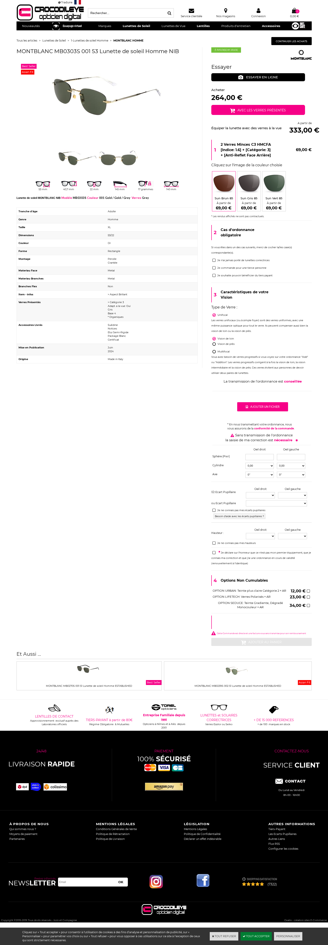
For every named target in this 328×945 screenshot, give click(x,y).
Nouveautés (31, 26)
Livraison (41, 764)
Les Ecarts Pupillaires (282, 834)
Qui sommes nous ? (22, 829)
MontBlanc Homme (128, 40)
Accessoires (271, 26)
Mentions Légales (195, 829)
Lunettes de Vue (173, 26)
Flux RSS (274, 843)
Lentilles (203, 26)
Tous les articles (27, 40)
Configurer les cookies (283, 848)
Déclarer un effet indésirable (202, 839)
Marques (104, 26)
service (291, 765)
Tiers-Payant (276, 829)
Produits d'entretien (236, 26)
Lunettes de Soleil (136, 26)
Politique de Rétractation (113, 834)
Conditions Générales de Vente (116, 829)
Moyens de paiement (23, 834)
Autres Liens (276, 839)
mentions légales (115, 824)
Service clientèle (191, 16)
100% (164, 759)
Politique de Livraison (110, 839)
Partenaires (17, 839)
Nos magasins (225, 16)
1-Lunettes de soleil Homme (89, 40)
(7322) (272, 884)
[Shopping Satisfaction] (259, 879)
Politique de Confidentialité (202, 834)
